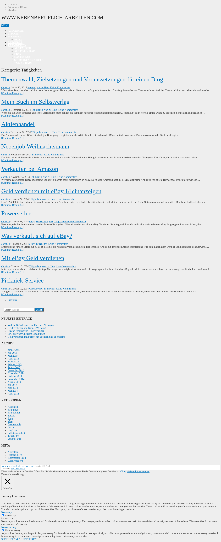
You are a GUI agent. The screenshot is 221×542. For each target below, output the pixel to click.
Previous (12, 300)
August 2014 (14, 382)
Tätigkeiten (17, 45)
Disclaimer (12, 10)
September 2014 (16, 379)
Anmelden (13, 452)
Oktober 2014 (15, 376)
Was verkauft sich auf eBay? (36, 235)
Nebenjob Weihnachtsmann (35, 146)
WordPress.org (15, 460)
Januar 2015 (14, 367)
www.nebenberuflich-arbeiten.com (52, 17)
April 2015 (13, 358)
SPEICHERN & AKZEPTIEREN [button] (19, 539)
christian (5, 87)
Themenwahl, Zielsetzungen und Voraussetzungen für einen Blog (82, 79)
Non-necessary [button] (9, 527)
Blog (18, 39)
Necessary (10, 515)
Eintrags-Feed (15, 455)
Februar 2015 (15, 364)
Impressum (12, 4)
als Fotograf (24, 51)
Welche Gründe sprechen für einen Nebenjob (31, 325)
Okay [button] (123, 471)
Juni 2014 (13, 387)
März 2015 (13, 361)
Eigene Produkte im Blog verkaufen (26, 331)
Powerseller (16, 213)
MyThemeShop (18, 468)
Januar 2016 (14, 349)
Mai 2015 (13, 355)
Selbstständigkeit (28, 60)
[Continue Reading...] (12, 93)
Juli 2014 (12, 384)
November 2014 (16, 373)
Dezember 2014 (16, 370)
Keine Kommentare (60, 87)
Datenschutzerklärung (17, 7)
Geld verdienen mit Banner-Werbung (27, 328)
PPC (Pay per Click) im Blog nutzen (26, 333)
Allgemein (16, 30)
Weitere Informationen (138, 471)
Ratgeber (15, 42)
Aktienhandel (18, 124)
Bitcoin (13, 33)
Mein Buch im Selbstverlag (35, 101)
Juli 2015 (12, 352)
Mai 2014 (13, 390)
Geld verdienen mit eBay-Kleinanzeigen (51, 191)
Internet (15, 36)
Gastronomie (24, 57)
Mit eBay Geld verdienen (32, 258)
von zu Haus (23, 62)
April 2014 (13, 393)
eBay (18, 54)
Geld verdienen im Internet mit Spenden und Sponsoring (36, 336)
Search (39, 310)
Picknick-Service (22, 280)
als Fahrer (22, 48)
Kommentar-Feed (17, 457)
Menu (5, 25)
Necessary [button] (6, 512)
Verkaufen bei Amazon (29, 168)
